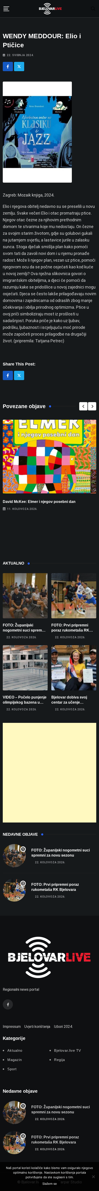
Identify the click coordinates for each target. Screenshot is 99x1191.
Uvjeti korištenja (37, 1026)
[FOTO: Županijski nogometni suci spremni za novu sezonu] (25, 595)
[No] (93, 1176)
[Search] (93, 8)
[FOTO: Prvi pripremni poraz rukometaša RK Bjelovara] (73, 595)
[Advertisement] (49, 773)
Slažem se (49, 1183)
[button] (83, 406)
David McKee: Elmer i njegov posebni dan (39, 502)
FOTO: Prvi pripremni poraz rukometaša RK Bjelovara (70, 630)
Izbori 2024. (63, 1026)
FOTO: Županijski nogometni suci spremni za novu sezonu (24, 630)
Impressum (12, 1026)
